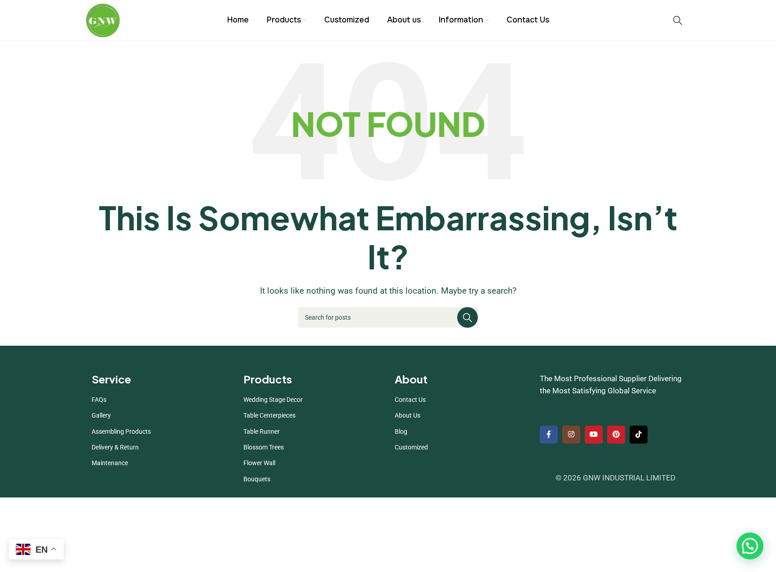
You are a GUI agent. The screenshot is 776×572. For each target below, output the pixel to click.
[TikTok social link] (639, 435)
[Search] (678, 20)
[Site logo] (103, 19)
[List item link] (161, 400)
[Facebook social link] (549, 435)
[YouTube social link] (594, 435)
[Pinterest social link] (616, 435)
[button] (749, 545)
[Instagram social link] (571, 435)
